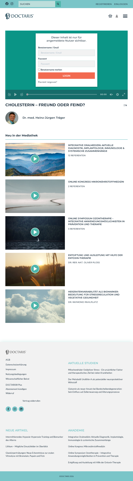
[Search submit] (58, 4)
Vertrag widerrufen (31, 401)
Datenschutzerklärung (16, 364)
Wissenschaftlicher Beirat (17, 379)
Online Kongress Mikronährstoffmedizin (86, 446)
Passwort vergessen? (47, 81)
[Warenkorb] (110, 15)
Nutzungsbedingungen (16, 374)
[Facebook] (7, 3)
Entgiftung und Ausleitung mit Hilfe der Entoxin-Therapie (94, 462)
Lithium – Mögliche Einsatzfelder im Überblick (27, 446)
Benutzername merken (51, 69)
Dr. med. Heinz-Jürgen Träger (44, 117)
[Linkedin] (21, 409)
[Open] (116, 16)
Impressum (11, 369)
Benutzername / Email (48, 47)
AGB (8, 359)
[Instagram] (12, 3)
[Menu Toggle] (125, 16)
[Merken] (125, 105)
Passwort (42, 58)
